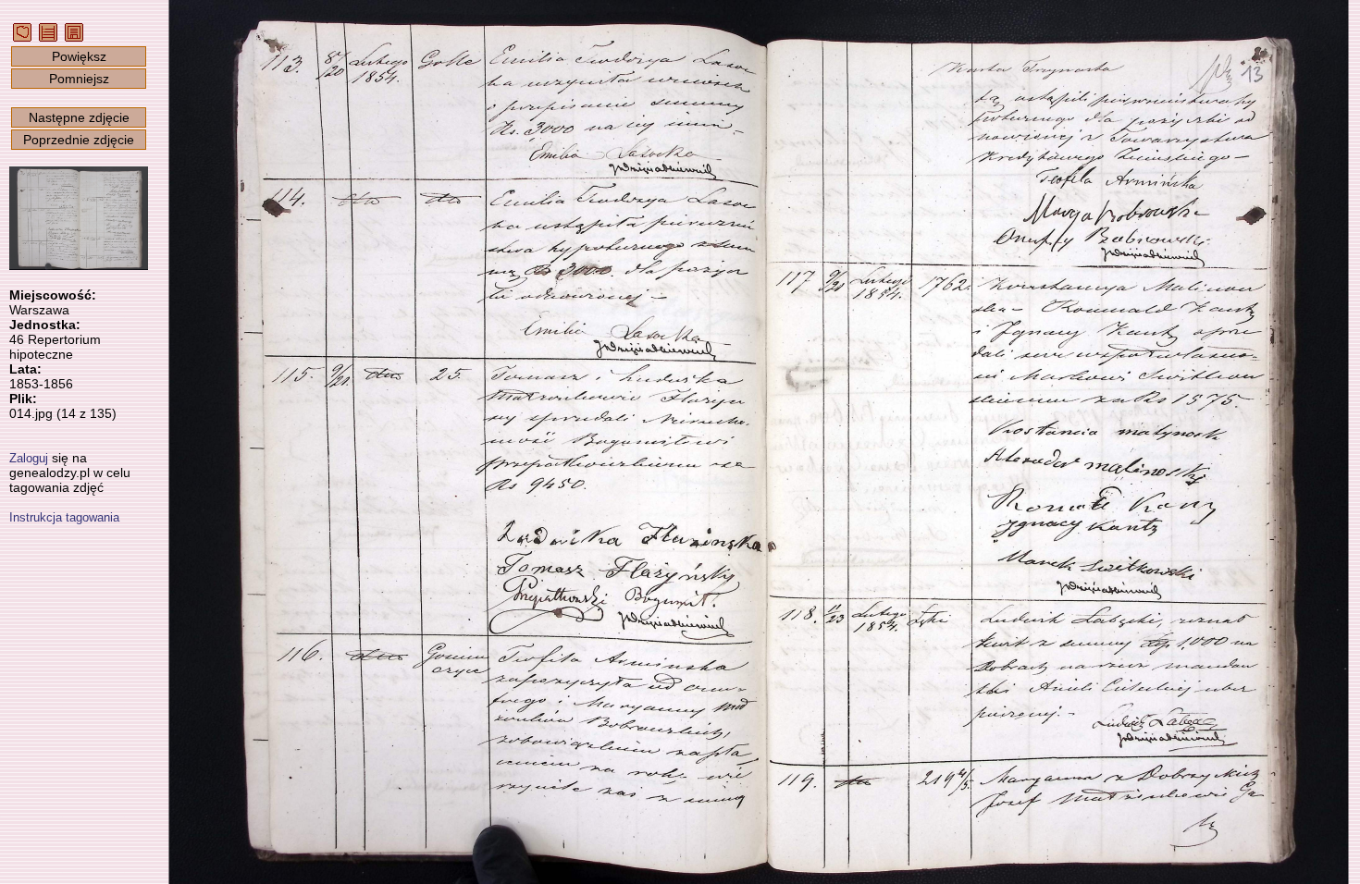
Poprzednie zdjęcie (78, 139)
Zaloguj (28, 458)
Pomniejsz (79, 78)
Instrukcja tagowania (64, 517)
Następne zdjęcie (79, 117)
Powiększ (79, 56)
